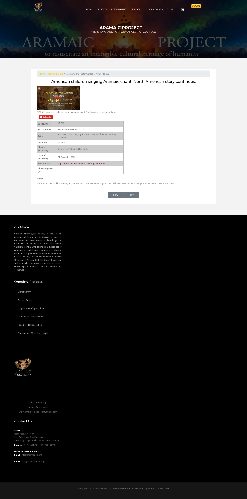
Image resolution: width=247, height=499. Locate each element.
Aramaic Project (25, 300)
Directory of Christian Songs (30, 316)
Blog (170, 9)
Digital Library (24, 291)
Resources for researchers (29, 324)
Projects (102, 9)
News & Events (154, 9)
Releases (137, 9)
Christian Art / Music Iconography (33, 333)
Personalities (119, 9)
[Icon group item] (16, 467)
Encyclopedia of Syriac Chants (31, 308)
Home (89, 9)
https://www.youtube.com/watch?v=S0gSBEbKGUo (81, 163)
